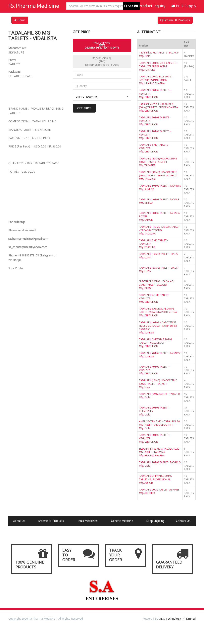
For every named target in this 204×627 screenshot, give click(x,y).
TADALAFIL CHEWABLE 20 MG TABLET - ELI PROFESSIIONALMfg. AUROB (155, 479)
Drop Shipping (155, 521)
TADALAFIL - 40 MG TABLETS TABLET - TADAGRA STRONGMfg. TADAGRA (159, 230)
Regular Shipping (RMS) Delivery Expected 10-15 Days (102, 61)
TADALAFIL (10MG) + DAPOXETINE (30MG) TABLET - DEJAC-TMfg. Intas (158, 384)
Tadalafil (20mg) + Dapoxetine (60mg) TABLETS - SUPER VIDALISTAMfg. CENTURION (158, 107)
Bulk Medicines (88, 521)
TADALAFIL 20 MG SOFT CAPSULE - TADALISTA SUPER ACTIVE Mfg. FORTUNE (158, 66)
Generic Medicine (122, 521)
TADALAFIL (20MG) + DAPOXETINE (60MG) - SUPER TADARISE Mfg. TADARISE (158, 162)
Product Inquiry (151, 5)
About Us (19, 521)
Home (21, 20)
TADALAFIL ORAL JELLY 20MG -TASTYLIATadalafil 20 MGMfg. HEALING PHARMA (156, 80)
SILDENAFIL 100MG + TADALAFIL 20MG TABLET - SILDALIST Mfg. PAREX (157, 285)
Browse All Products (176, 20)
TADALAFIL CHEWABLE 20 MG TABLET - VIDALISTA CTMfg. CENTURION (155, 343)
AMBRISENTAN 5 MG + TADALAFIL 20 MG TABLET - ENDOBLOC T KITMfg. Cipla (159, 425)
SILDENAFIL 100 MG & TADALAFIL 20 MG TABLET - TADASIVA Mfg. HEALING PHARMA (159, 452)
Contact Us (183, 521)
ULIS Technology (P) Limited (177, 618)
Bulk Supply (185, 5)
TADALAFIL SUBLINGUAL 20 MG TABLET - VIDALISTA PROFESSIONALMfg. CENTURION (158, 312)
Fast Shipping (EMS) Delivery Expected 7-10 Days (102, 45)
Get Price (84, 108)
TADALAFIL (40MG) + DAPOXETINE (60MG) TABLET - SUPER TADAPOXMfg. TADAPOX (158, 175)
